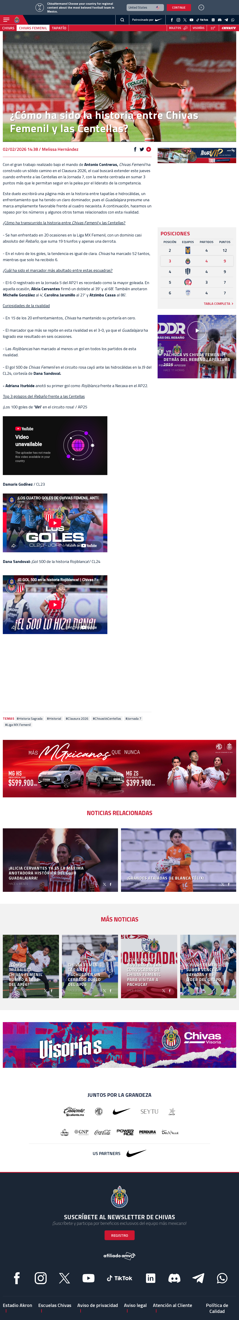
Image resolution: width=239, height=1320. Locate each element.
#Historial (54, 718)
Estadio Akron (17, 1305)
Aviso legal (135, 1305)
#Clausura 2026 (77, 718)
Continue (178, 7)
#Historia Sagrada (29, 718)
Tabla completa (217, 303)
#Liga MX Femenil (18, 724)
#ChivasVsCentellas (107, 718)
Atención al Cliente (172, 1305)
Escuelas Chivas (54, 1305)
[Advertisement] (77, 674)
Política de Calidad (217, 1308)
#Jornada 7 (133, 718)
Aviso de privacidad (97, 1305)
